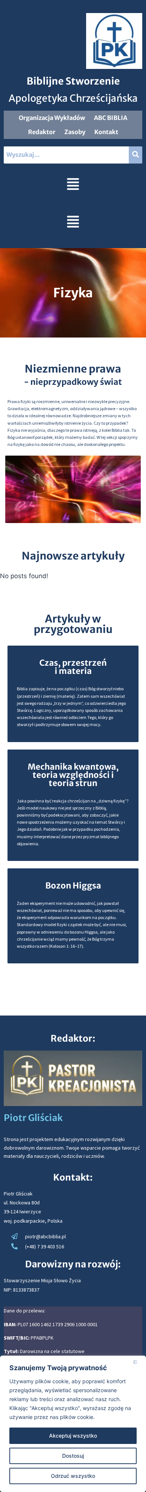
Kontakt (106, 132)
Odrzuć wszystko (73, 1476)
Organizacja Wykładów (52, 117)
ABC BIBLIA (110, 117)
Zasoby (74, 132)
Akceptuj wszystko (73, 1435)
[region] (73, 1424)
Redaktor (41, 132)
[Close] (138, 1362)
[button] (72, 185)
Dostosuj (73, 1456)
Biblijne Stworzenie (73, 81)
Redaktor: (73, 1038)
